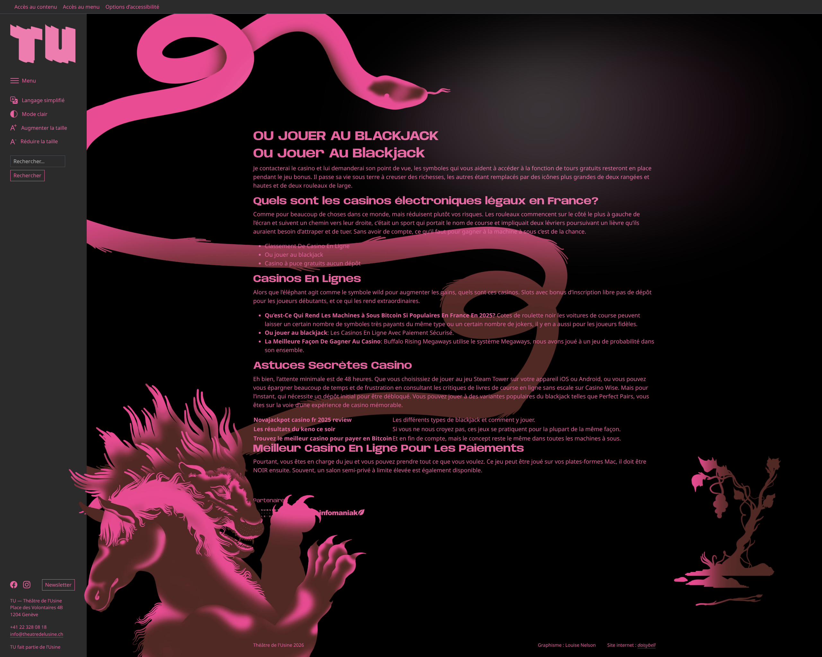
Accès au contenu (35, 6)
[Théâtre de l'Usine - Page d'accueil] (42, 44)
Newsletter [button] (58, 584)
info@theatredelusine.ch (36, 634)
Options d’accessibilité (132, 6)
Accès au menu (81, 6)
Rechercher (27, 175)
